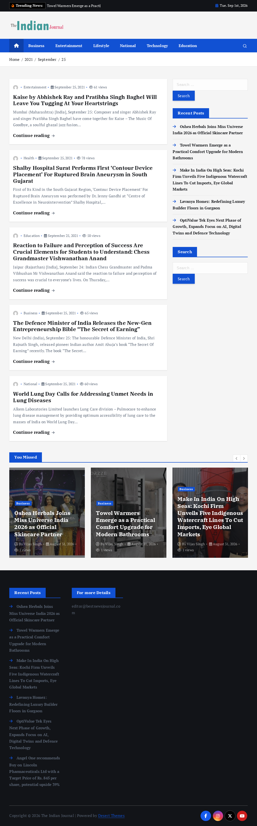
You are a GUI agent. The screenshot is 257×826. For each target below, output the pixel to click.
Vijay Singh (33, 543)
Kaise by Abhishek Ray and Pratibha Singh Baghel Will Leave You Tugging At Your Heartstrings (85, 100)
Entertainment (69, 45)
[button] (236, 458)
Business (36, 45)
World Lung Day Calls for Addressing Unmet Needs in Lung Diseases (83, 397)
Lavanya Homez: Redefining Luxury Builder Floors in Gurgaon (40, 523)
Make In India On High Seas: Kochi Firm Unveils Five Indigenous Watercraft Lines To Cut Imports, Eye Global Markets (34, 674)
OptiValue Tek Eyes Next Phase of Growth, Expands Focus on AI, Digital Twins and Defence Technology (207, 226)
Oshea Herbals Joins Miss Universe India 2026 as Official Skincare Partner (34, 613)
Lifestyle (101, 45)
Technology (157, 45)
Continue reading (32, 135)
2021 (29, 59)
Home (14, 59)
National (128, 45)
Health (29, 158)
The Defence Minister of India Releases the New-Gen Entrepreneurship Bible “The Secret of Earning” (82, 326)
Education (188, 45)
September (47, 59)
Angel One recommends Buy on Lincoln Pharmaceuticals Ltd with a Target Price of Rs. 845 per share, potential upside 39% (210, 516)
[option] (47, 513)
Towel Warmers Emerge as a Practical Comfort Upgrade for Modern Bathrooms (208, 151)
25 (63, 59)
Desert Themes (111, 815)
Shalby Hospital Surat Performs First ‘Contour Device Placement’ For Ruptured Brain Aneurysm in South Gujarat (83, 174)
